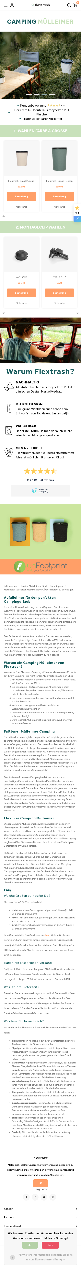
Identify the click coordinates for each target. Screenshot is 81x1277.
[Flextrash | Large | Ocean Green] (59, 158)
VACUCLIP (21, 277)
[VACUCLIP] (21, 254)
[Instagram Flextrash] (35, 1197)
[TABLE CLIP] (59, 254)
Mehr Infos (21, 206)
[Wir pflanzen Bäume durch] (40, 566)
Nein (50, 1245)
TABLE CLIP (59, 277)
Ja (30, 1245)
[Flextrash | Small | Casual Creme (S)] (21, 158)
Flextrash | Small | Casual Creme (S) (21, 181)
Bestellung (21, 196)
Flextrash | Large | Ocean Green (59, 181)
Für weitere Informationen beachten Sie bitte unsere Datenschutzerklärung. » (45, 1257)
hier (47, 934)
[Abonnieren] (40, 1183)
